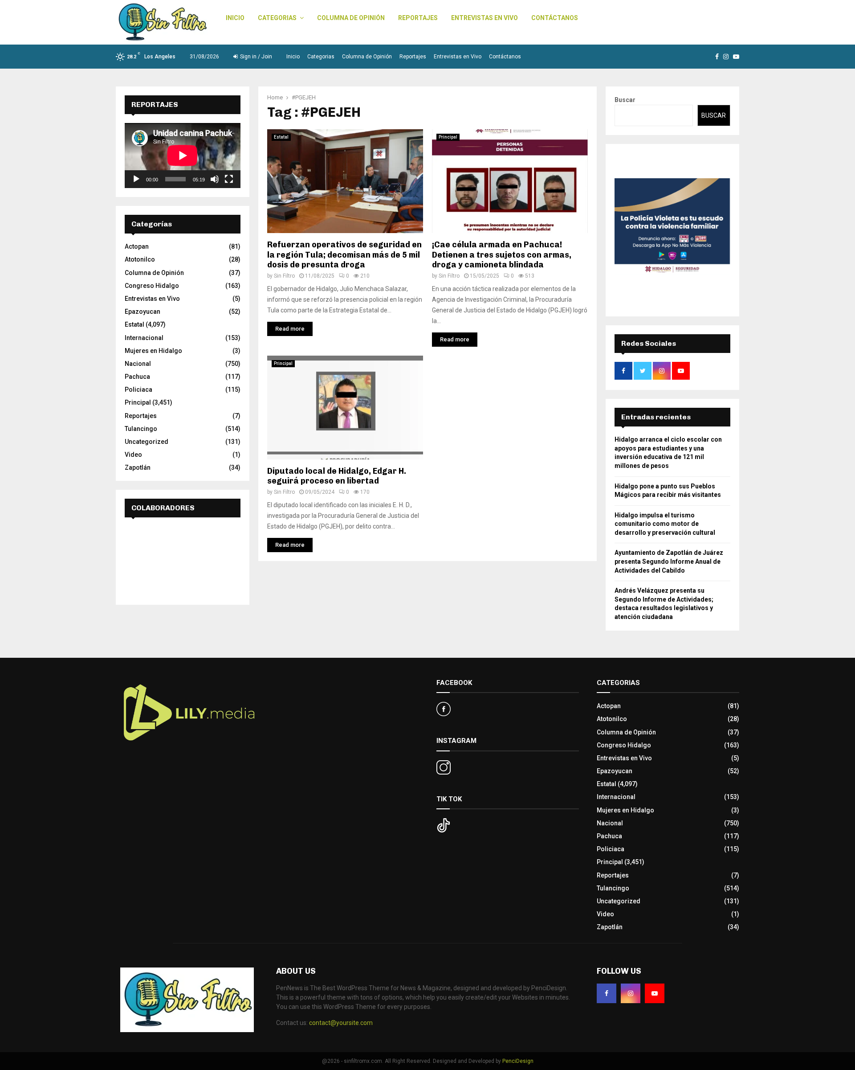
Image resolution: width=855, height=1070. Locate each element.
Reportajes (418, 17)
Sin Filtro (284, 276)
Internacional (144, 337)
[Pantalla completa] (228, 179)
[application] (182, 155)
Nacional (138, 363)
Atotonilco (140, 259)
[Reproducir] (136, 179)
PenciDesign (517, 1061)
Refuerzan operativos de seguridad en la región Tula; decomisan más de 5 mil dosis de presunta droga (344, 255)
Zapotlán (138, 467)
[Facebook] (606, 993)
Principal (448, 137)
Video (133, 454)
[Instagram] (630, 993)
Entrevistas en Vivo (484, 17)
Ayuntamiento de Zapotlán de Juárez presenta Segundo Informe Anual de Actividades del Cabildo (669, 561)
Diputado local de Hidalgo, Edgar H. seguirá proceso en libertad (336, 476)
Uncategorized (146, 441)
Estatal (281, 137)
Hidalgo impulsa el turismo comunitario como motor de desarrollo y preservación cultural (665, 524)
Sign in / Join (255, 56)
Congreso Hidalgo (152, 285)
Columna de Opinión (351, 17)
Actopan (137, 246)
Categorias (277, 17)
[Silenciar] (214, 179)
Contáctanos (554, 17)
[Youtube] (654, 993)
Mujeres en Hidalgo (153, 350)
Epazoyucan (142, 311)
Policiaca (138, 389)
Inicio (235, 17)
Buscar (625, 99)
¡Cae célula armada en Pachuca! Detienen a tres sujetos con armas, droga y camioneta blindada (501, 255)
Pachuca (137, 376)
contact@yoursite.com (341, 1022)
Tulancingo (141, 428)
